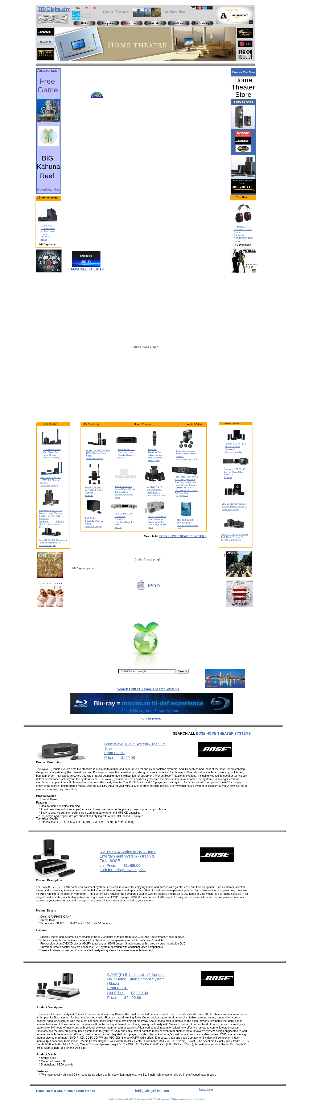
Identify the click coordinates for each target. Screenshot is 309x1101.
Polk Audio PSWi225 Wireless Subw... (94, 521)
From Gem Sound (123, 522)
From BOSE (114, 753)
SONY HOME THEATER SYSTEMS (182, 536)
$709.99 (228, 477)
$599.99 (122, 457)
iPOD (154, 585)
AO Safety (239, 235)
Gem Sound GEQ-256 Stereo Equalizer (123, 516)
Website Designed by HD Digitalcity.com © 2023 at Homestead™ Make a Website (148, 1099)
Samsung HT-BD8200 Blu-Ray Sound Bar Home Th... (234, 472)
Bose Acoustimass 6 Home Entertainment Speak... (186, 454)
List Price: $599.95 (51, 521)
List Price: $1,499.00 (120, 865)
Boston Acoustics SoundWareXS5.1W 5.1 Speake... (125, 489)
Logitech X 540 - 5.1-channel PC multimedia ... (155, 489)
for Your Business (196, 1099)
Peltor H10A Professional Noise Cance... (243, 229)
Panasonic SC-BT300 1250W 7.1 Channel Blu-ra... (50, 480)
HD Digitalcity (54, 9)
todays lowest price (156, 495)
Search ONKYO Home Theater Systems (148, 689)
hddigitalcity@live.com (152, 1091)
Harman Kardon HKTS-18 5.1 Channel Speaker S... (236, 446)
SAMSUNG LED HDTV (86, 269)
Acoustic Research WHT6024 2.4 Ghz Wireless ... (94, 490)
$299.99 (89, 495)
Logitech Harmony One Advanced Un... (155, 452)
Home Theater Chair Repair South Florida (65, 1090)
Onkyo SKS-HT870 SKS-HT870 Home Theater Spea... (98, 453)
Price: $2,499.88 (124, 998)
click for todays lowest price (123, 870)
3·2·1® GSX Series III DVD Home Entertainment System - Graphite (128, 854)
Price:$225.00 (181, 496)
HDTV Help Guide (151, 718)
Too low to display (51, 457)
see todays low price (231, 540)
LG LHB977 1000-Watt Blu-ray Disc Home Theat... (52, 452)
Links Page (206, 1089)
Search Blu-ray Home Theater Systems (150, 711)
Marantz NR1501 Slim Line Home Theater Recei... (126, 452)
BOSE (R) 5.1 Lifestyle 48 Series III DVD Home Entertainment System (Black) (136, 979)
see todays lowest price (187, 459)
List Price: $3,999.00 (127, 993)
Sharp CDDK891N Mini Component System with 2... (157, 519)
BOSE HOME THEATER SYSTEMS (223, 733)
